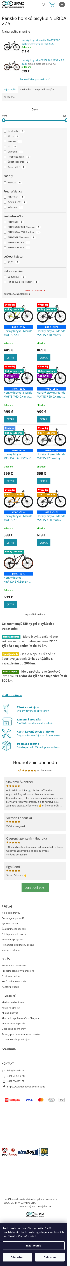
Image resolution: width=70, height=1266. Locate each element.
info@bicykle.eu (15, 1070)
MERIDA (14, 182)
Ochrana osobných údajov (16, 1039)
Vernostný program (12, 939)
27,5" (13, 262)
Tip (12, 146)
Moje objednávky (11, 913)
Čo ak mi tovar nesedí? (14, 929)
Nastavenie (33, 1246)
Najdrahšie (25, 89)
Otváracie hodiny (11, 976)
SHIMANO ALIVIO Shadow (23, 232)
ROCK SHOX (16, 202)
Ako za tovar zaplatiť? (13, 1023)
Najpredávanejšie (44, 89)
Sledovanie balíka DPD (13, 1002)
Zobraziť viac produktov (33, 79)
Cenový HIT (16, 167)
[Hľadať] (43, 4)
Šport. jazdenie (18, 162)
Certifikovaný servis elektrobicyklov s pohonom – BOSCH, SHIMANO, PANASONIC (30, 1201)
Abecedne (9, 97)
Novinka (14, 141)
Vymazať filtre (33, 290)
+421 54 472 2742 (16, 1076)
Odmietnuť (17, 1257)
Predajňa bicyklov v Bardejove (18, 971)
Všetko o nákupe (12, 695)
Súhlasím (50, 1257)
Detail (10, 357)
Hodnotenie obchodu (35, 762)
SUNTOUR (15, 197)
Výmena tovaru (10, 923)
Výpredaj (15, 152)
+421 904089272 (15, 1081)
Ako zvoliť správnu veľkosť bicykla (20, 1018)
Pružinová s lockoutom (22, 282)
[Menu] (62, 4)
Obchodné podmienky (14, 1029)
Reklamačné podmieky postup (18, 945)
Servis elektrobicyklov (14, 965)
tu (38, 1236)
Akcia (13, 136)
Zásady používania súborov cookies (21, 1034)
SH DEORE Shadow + (21, 237)
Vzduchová (16, 277)
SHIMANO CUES (18, 242)
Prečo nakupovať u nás (14, 981)
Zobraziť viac (35, 887)
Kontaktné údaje (10, 987)
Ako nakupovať (10, 1013)
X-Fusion (15, 207)
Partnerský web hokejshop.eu (36, 1206)
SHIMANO (15, 222)
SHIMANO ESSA (18, 247)
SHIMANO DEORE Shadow (23, 227)
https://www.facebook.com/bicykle (26, 1087)
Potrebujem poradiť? (13, 918)
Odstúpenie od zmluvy (14, 934)
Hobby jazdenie (18, 157)
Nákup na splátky (11, 1008)
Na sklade (15, 131)
